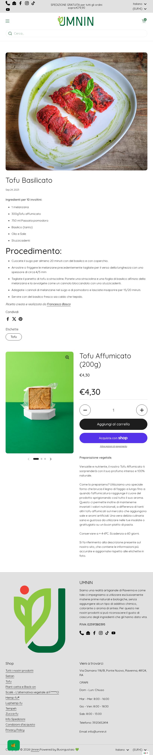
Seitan (10, 676)
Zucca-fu (12, 713)
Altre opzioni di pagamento (113, 446)
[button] (85, 410)
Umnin (35, 749)
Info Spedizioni (15, 719)
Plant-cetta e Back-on (21, 687)
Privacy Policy (15, 730)
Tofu (14, 337)
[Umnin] (75, 21)
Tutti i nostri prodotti (19, 670)
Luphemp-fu (14, 703)
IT (147, 753)
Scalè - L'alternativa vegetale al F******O (32, 692)
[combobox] (145, 753)
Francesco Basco (59, 304)
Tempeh (11, 708)
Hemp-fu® (12, 697)
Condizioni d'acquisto (20, 724)
